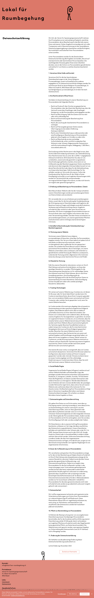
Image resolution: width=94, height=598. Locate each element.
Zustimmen (84, 594)
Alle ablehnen (73, 594)
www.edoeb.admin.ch (58, 147)
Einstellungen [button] (62, 594)
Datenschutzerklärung (18, 595)
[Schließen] (92, 594)
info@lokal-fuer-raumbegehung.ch (14, 565)
